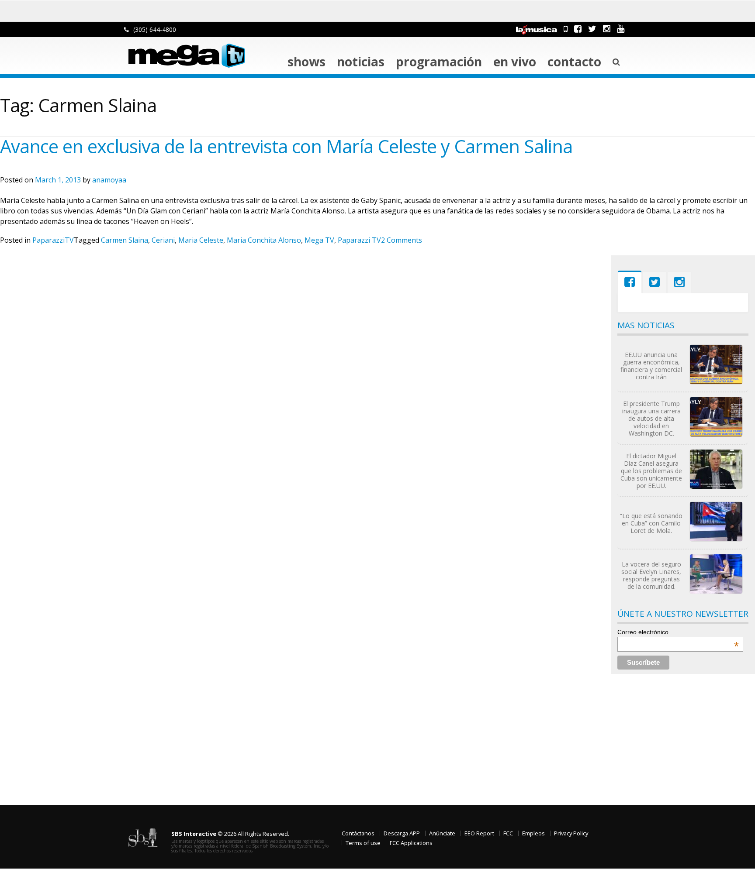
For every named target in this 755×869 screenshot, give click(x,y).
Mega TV (319, 240)
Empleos (533, 833)
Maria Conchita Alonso (264, 240)
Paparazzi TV (359, 240)
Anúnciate (442, 833)
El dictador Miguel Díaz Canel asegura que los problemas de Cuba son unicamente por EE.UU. (651, 471)
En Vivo (514, 61)
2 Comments (401, 240)
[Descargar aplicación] (566, 28)
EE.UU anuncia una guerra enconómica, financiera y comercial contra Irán (651, 365)
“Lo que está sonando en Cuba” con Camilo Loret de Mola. (651, 523)
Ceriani (163, 240)
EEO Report (479, 833)
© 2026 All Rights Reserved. (230, 834)
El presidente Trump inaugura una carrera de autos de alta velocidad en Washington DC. (651, 418)
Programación (439, 61)
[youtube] (620, 28)
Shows (306, 61)
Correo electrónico (678, 632)
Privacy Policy (571, 833)
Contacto (574, 61)
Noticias (360, 61)
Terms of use (363, 843)
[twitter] (592, 28)
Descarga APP (402, 833)
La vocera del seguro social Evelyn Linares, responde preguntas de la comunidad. (651, 575)
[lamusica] (536, 28)
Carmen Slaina (124, 240)
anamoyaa (109, 180)
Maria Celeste (200, 240)
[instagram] (606, 28)
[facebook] (578, 28)
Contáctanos (358, 833)
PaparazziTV (53, 240)
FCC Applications (411, 843)
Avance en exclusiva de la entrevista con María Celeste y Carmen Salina (286, 146)
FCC (508, 833)
